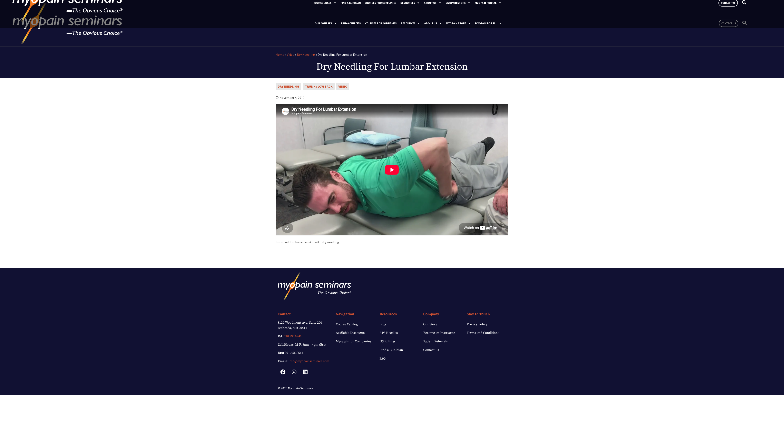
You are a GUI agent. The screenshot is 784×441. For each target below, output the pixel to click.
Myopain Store (456, 23)
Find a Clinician (351, 23)
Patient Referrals (435, 341)
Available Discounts (350, 333)
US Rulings (387, 341)
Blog (383, 324)
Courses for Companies (381, 23)
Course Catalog (347, 324)
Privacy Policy (477, 324)
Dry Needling (306, 54)
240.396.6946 (293, 336)
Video (290, 54)
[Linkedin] (305, 372)
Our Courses (323, 23)
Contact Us (431, 350)
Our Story (430, 324)
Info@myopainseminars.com (308, 361)
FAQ (382, 358)
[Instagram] (294, 372)
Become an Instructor (439, 333)
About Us (430, 23)
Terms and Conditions (483, 333)
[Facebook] (283, 372)
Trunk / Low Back (319, 86)
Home (280, 54)
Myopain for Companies (353, 341)
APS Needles (389, 333)
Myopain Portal (486, 23)
